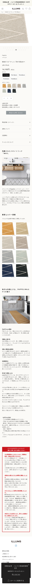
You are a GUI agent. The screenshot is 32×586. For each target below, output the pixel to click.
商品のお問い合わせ (16, 112)
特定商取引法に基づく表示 (9, 556)
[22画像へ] (19, 49)
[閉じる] (28, 564)
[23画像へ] (21, 49)
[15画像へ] (6, 49)
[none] (6, 75)
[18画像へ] (12, 49)
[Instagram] (16, 546)
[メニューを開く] (2, 8)
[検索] (23, 8)
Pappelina (4, 55)
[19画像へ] (14, 49)
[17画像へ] (10, 49)
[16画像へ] (8, 49)
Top (2, 12)
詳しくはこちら (16, 574)
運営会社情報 (5, 551)
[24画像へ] (23, 49)
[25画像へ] (25, 49)
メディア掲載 (5, 562)
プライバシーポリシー (8, 559)
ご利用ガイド (5, 554)
